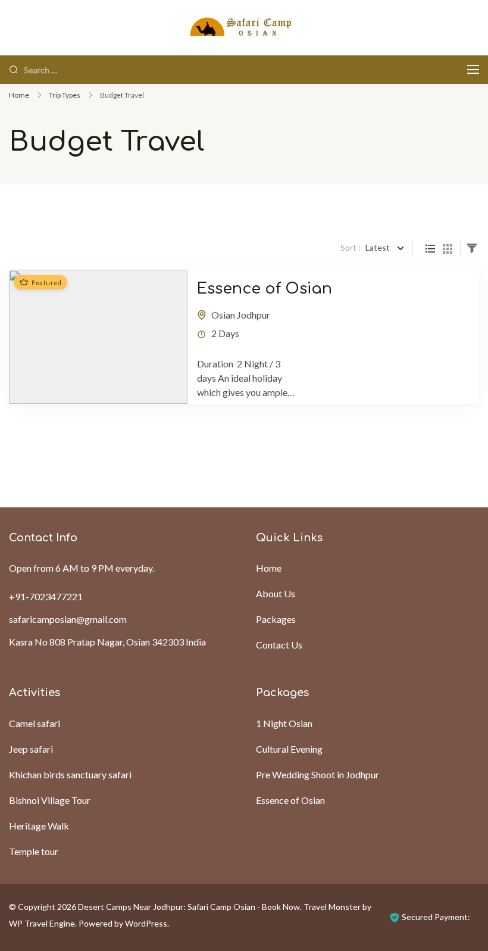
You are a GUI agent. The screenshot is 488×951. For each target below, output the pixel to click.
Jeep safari (31, 748)
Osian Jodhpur (240, 314)
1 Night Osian (284, 723)
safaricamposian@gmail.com (68, 619)
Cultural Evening (289, 748)
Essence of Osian (264, 288)
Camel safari (34, 723)
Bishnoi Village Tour (49, 800)
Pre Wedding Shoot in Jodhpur (317, 774)
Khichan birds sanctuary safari (70, 774)
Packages (276, 619)
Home (268, 567)
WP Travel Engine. (43, 923)
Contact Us (279, 644)
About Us (275, 593)
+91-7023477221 (46, 596)
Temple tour (33, 851)
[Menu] (473, 69)
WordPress (146, 923)
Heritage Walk (39, 825)
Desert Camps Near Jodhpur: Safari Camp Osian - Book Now (189, 907)
